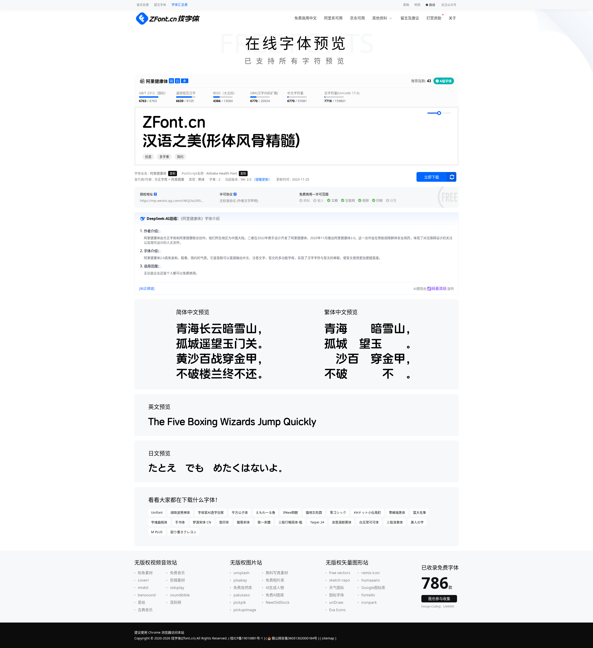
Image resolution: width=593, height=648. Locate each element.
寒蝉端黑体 (397, 512)
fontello (368, 595)
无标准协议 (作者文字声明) (239, 200)
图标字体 (336, 595)
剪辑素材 (177, 580)
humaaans (370, 580)
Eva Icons (337, 609)
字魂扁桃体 (159, 522)
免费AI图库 (275, 595)
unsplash (241, 572)
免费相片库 (275, 580)
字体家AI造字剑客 (211, 512)
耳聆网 (175, 602)
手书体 (180, 522)
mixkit (143, 587)
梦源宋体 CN (202, 522)
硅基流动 (439, 288)
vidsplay (177, 587)
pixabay (240, 580)
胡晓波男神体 (180, 512)
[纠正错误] (147, 288)
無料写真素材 (277, 572)
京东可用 (357, 18)
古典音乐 (145, 609)
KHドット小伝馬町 (367, 512)
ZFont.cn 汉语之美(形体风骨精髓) (221, 131)
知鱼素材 (145, 572)
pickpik (239, 602)
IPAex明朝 (290, 512)
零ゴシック (338, 512)
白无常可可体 (369, 522)
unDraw (336, 602)
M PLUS (157, 532)
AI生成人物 (275, 587)
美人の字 (417, 522)
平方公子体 (240, 512)
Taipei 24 (317, 522)
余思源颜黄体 (341, 522)
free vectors (339, 572)
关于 (452, 18)
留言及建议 (410, 18)
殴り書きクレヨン (183, 532)
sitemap (328, 638)
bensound (147, 595)
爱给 (141, 602)
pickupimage (244, 609)
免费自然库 (242, 587)
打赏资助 (433, 18)
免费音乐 (177, 572)
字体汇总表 (179, 4)
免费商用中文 (305, 18)
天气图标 (336, 587)
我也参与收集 (439, 598)
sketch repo (339, 580)
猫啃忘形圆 (314, 512)
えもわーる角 (265, 512)
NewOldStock (278, 602)
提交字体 (160, 5)
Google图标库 (373, 587)
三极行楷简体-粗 (290, 522)
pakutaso (241, 595)
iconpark (369, 602)
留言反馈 (143, 5)
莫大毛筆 (419, 512)
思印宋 (224, 522)
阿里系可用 (333, 18)
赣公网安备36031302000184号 (294, 638)
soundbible (180, 595)
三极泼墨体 (395, 522)
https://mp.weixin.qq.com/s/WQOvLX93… (171, 200)
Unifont (157, 512)
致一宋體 (264, 522)
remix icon (370, 572)
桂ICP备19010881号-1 (246, 638)
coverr (143, 580)
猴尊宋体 (243, 522)
